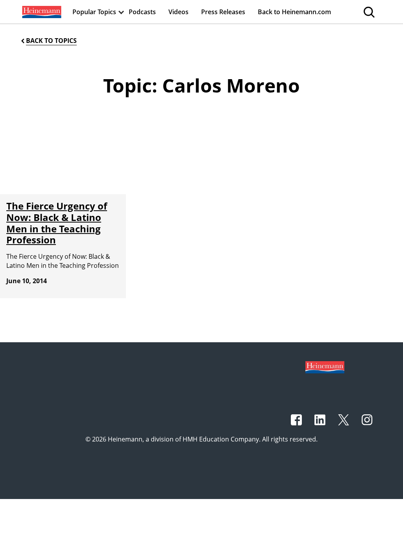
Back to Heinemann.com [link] (294, 11)
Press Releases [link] (223, 11)
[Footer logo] (324, 366)
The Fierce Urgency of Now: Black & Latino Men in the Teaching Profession (56, 222)
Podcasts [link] (142, 11)
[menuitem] (41, 12)
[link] (41, 11)
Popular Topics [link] (94, 11)
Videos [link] (178, 11)
